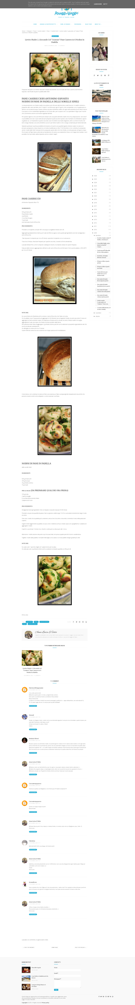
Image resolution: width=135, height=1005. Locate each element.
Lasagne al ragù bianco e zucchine (39, 985)
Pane (24, 624)
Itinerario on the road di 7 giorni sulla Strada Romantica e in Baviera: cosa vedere (100, 132)
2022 (95, 189)
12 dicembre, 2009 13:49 (34, 884)
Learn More (98, 4)
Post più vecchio (80, 947)
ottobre (98, 316)
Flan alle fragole (36, 967)
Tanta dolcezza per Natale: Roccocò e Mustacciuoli (102, 273)
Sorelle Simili (32, 624)
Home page (55, 947)
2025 (95, 179)
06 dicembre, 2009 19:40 (34, 764)
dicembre (98, 235)
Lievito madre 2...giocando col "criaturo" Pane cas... (102, 302)
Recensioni (77, 24)
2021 (95, 192)
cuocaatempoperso (35, 783)
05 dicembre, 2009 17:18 (34, 717)
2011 (95, 226)
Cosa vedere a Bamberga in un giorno (105, 159)
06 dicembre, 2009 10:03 (34, 740)
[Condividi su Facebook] (73, 622)
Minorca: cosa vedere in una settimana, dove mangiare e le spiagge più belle (101, 120)
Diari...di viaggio (65, 24)
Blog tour (88, 24)
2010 (95, 229)
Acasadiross (33, 882)
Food (36, 621)
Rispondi (33, 705)
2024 (95, 182)
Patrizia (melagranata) (36, 688)
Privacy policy (45, 1002)
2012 (95, 223)
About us (97, 24)
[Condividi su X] (76, 622)
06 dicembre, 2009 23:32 (34, 785)
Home (35, 24)
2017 (95, 206)
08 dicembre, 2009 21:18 (34, 823)
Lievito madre (44, 621)
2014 (95, 216)
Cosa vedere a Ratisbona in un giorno (40, 977)
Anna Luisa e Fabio (35, 762)
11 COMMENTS (37, 675)
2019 (95, 199)
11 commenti (61, 45)
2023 (95, 186)
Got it (105, 4)
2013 (95, 219)
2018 (95, 203)
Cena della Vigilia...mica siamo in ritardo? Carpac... (103, 245)
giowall (31, 715)
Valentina (32, 841)
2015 (95, 213)
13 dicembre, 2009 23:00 (34, 904)
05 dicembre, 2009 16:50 (34, 690)
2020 (95, 196)
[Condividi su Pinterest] (83, 622)
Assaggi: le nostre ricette (48, 24)
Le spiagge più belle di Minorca (105, 141)
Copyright (24, 1002)
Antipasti (55, 36)
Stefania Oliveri (34, 738)
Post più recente (29, 947)
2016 (95, 209)
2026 (95, 176)
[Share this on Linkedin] (86, 622)
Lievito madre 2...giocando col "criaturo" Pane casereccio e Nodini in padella (32, 670)
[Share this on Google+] (80, 622)
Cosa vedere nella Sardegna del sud (105, 150)
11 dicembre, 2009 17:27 (34, 860)
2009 (95, 233)
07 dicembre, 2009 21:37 (34, 803)
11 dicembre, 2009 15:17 (34, 843)
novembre (98, 313)
